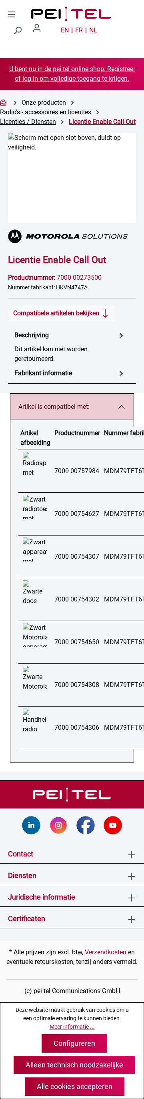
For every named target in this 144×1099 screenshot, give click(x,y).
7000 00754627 (76, 514)
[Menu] (11, 14)
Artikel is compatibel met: (54, 406)
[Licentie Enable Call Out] (72, 178)
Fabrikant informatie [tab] (43, 373)
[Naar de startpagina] (43, 14)
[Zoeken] (17, 30)
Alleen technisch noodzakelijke (74, 1065)
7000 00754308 (76, 685)
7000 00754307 (76, 556)
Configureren (74, 1043)
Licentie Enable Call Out (102, 121)
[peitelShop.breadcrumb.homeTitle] (4, 102)
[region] (72, 178)
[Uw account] (40, 30)
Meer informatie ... (72, 1026)
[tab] (70, 347)
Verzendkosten (105, 952)
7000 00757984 (76, 471)
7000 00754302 (76, 599)
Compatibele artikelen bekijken (57, 313)
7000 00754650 (76, 642)
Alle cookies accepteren (74, 1086)
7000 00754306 (76, 727)
